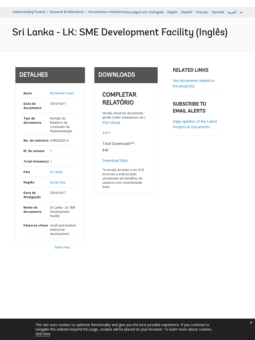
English (172, 12)
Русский (218, 12)
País (26, 172)
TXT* (106, 133)
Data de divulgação (32, 195)
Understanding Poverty (29, 12)
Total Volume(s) (36, 161)
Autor (27, 93)
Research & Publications (67, 12)
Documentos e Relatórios (107, 12)
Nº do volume (34, 151)
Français (202, 12)
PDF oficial (111, 122)
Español (186, 12)
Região (28, 182)
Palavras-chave (35, 225)
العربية (232, 12)
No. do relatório (36, 140)
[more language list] (241, 12)
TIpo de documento (32, 120)
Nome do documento (32, 209)
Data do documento (32, 106)
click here (42, 333)
